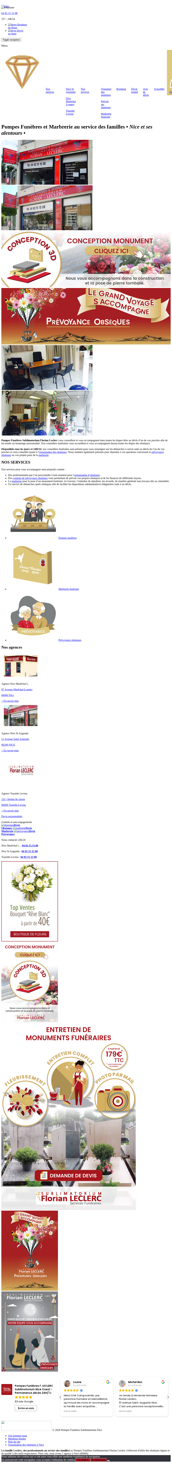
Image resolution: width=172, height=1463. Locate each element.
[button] (167, 1397)
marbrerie (43, 455)
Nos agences (50, 90)
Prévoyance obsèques (69, 640)
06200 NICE (8, 744)
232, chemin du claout (13, 799)
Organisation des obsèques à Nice (26, 1444)
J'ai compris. (83, 1460)
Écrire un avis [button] (26, 1408)
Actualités (159, 89)
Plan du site (14, 1441)
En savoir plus (99, 1460)
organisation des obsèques (53, 452)
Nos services (85, 90)
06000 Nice (7, 695)
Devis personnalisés (11, 816)
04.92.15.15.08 (30, 845)
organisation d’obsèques (87, 475)
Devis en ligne (15, 32)
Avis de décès (146, 92)
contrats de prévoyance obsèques (30, 478)
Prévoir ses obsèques (106, 104)
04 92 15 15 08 (9, 13)
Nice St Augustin (71, 90)
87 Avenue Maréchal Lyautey (17, 689)
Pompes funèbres (67, 538)
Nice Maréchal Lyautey (71, 101)
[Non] (108, 1460)
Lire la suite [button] (70, 1411)
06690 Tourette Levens (13, 804)
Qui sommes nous (17, 1435)
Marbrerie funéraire (106, 115)
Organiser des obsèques (106, 92)
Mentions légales (17, 1438)
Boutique (121, 89)
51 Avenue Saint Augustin (15, 739)
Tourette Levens (70, 112)
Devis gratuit (134, 90)
